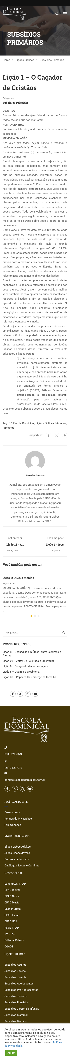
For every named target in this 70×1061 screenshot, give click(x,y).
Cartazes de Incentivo (17, 859)
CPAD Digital (12, 890)
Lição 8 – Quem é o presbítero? (21, 671)
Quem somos (12, 812)
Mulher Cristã (12, 908)
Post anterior (14, 538)
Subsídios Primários (52, 60)
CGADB (8, 946)
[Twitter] (56, 435)
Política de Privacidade (18, 818)
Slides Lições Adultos (17, 846)
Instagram (28, 694)
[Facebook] (48, 435)
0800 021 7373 (13, 754)
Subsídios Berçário (15, 1021)
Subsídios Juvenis (15, 977)
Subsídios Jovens (15, 971)
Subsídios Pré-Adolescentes (21, 989)
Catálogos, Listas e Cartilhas (21, 865)
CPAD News (11, 896)
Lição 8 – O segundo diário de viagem (25, 666)
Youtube (35, 694)
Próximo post (55, 538)
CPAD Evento (12, 915)
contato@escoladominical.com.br (24, 779)
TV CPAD (9, 934)
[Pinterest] (64, 435)
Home (6, 60)
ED (10, 423)
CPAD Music (11, 902)
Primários (8, 427)
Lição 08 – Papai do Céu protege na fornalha (29, 677)
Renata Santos (35, 475)
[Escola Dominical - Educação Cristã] (14, 13)
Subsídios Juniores (15, 996)
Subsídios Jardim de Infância (21, 1008)
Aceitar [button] (11, 1052)
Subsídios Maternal (16, 1015)
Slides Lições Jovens (17, 853)
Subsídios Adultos (15, 964)
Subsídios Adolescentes (19, 983)
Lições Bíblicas (25, 60)
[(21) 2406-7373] (5, 761)
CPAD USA (10, 921)
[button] (31, 616)
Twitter (20, 694)
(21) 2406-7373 (13, 767)
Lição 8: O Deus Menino (18, 578)
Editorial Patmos (14, 940)
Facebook (13, 694)
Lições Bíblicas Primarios (51, 423)
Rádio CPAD (11, 927)
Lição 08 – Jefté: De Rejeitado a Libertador (28, 661)
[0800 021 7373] (5, 747)
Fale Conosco (12, 825)
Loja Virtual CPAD (15, 883)
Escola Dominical (23, 423)
